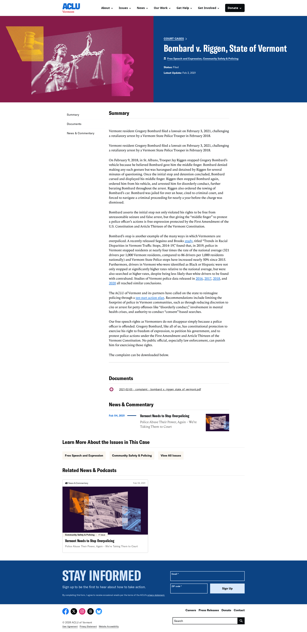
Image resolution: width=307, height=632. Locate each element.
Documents (74, 124)
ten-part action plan (150, 297)
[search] (241, 620)
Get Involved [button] (207, 8)
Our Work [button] (161, 8)
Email (175, 573)
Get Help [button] (183, 8)
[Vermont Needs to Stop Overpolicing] (169, 423)
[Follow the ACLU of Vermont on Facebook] (65, 612)
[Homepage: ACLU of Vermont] (73, 8)
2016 (199, 278)
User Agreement (70, 626)
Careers (190, 610)
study (189, 241)
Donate (226, 610)
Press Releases (209, 610)
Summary (73, 114)
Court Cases (174, 38)
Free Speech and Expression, (184, 58)
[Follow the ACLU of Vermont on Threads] (90, 612)
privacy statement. (156, 595)
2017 (207, 278)
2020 (112, 283)
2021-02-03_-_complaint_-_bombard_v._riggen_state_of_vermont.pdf (160, 389)
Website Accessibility (109, 626)
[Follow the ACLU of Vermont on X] (74, 612)
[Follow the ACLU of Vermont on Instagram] (82, 612)
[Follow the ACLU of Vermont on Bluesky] (99, 612)
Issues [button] (123, 8)
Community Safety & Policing (220, 58)
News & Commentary (80, 133)
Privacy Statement (88, 626)
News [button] (141, 8)
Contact (239, 610)
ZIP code (177, 586)
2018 (216, 278)
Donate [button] (233, 8)
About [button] (105, 8)
